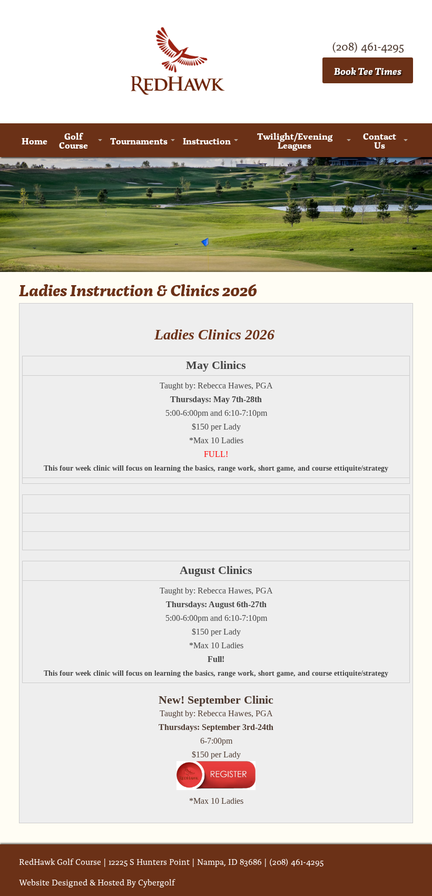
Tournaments (139, 140)
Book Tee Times (367, 70)
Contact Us (379, 140)
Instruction (207, 140)
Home (34, 140)
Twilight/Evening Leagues (294, 140)
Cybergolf (156, 882)
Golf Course (73, 140)
